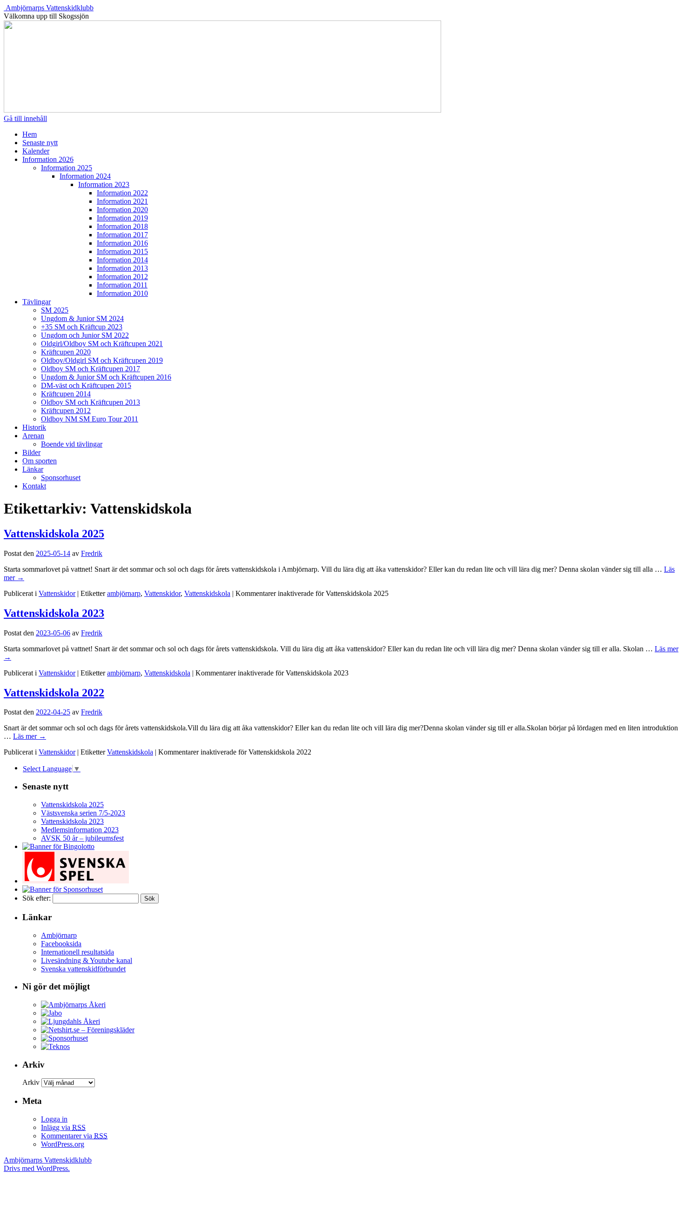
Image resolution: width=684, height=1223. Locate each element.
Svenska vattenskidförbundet (83, 969)
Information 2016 (122, 243)
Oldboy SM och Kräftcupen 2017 (90, 369)
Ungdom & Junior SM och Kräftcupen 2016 (106, 377)
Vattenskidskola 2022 (54, 693)
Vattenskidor (57, 593)
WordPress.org (62, 1144)
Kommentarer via (74, 1136)
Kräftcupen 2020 (66, 352)
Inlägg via (63, 1127)
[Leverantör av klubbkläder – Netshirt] (87, 1030)
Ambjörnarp (59, 935)
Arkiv (31, 1082)
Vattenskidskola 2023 (54, 613)
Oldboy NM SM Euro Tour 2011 (89, 419)
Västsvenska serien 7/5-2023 (83, 813)
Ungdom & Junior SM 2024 (82, 318)
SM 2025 (54, 310)
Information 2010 (122, 293)
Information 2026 (48, 159)
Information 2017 (122, 235)
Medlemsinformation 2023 (80, 830)
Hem (29, 134)
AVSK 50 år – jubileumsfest (82, 838)
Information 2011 (122, 285)
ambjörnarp (124, 593)
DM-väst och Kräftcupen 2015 (86, 385)
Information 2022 (122, 193)
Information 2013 (122, 268)
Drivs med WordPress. (37, 1168)
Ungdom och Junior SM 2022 (85, 335)
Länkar (32, 469)
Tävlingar (36, 302)
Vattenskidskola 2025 (54, 534)
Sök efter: (36, 898)
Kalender (35, 151)
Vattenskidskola (207, 593)
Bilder (31, 452)
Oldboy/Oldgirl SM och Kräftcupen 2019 (102, 360)
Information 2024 (85, 176)
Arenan (33, 436)
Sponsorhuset (60, 477)
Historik (34, 427)
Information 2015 (122, 251)
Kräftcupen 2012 (66, 410)
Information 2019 (122, 218)
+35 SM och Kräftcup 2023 (81, 327)
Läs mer (29, 736)
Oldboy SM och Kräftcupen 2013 (90, 402)
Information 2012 (122, 277)
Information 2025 (66, 168)
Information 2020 (122, 210)
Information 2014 (122, 260)
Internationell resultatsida (77, 952)
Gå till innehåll (25, 118)
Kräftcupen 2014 (66, 394)
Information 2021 (122, 201)
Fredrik (91, 553)
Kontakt (34, 486)
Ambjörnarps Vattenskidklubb (50, 8)
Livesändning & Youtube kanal (86, 960)
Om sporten (39, 461)
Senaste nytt (40, 143)
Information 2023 (103, 184)
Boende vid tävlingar (71, 444)
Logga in (54, 1119)
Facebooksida (61, 944)
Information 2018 (122, 226)
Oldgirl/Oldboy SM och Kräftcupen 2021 (102, 344)
